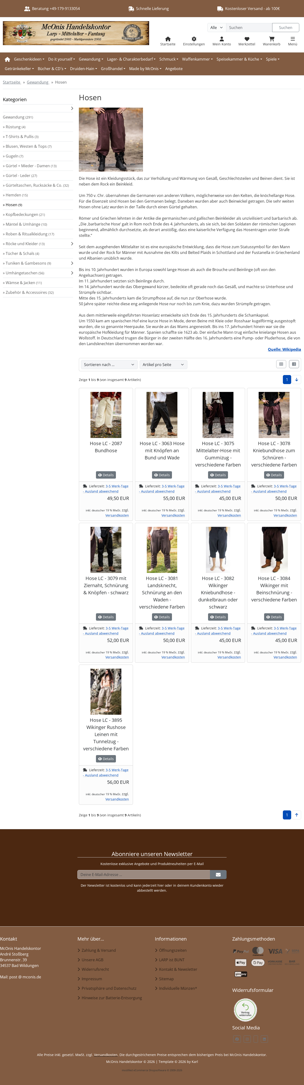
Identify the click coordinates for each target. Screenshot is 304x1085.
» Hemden (15, 195)
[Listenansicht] (294, 364)
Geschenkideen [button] (28, 59)
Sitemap (165, 978)
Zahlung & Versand (98, 950)
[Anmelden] (218, 874)
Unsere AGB (91, 959)
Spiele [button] (271, 59)
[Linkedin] (264, 1039)
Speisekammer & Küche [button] (238, 59)
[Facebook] (237, 1039)
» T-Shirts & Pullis (20, 136)
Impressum (91, 978)
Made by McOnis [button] (144, 68)
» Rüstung (14, 126)
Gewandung (18, 117)
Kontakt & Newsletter (177, 969)
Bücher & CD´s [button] (50, 68)
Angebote (174, 68)
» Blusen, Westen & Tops (27, 146)
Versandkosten (117, 515)
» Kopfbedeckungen (24, 214)
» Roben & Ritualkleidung (28, 234)
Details (108, 475)
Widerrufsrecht (94, 969)
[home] (7, 59)
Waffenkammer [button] (196, 59)
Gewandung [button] (89, 59)
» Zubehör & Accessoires (28, 292)
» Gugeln (13, 156)
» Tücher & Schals (21, 253)
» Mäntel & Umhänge (25, 224)
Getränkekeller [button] (18, 68)
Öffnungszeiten (172, 950)
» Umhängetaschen (23, 273)
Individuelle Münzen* (177, 988)
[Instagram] (247, 1039)
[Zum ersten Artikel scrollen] (296, 814)
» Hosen (12, 204)
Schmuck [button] (167, 59)
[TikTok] (256, 1039)
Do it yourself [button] (60, 59)
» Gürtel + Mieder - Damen (30, 165)
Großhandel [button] (112, 68)
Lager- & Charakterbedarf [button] (130, 59)
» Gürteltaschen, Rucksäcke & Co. (36, 185)
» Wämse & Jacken (22, 282)
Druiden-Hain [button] (82, 68)
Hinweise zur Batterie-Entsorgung (111, 997)
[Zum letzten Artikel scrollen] (296, 379)
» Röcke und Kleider (24, 243)
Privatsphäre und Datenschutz (108, 988)
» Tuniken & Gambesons (27, 263)
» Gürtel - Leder (20, 175)
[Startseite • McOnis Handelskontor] (76, 34)
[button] (38, 108)
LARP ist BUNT (171, 959)
